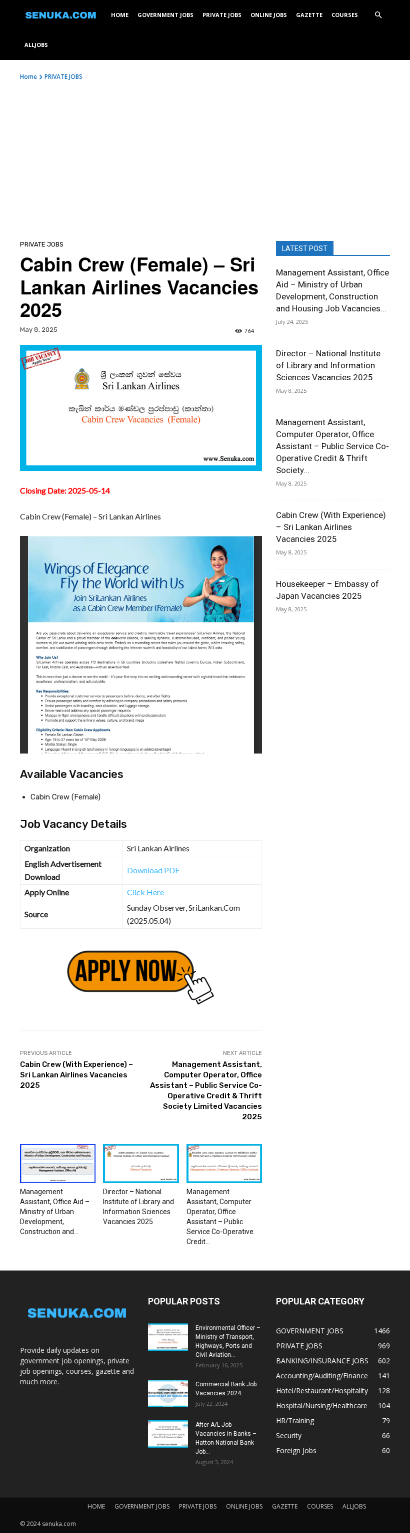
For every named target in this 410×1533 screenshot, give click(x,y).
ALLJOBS (36, 44)
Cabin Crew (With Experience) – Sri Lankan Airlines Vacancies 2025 (76, 1075)
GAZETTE (309, 14)
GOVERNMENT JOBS (166, 14)
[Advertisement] (205, 156)
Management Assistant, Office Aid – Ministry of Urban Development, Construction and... (55, 1212)
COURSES (345, 14)
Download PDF (153, 870)
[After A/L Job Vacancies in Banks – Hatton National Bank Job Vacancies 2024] (168, 1434)
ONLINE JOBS (268, 14)
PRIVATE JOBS (222, 14)
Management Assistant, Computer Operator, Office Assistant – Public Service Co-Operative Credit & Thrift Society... (332, 446)
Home (28, 76)
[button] (378, 15)
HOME (119, 14)
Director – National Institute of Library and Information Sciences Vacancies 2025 (328, 365)
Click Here (145, 892)
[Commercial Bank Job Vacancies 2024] (168, 1393)
